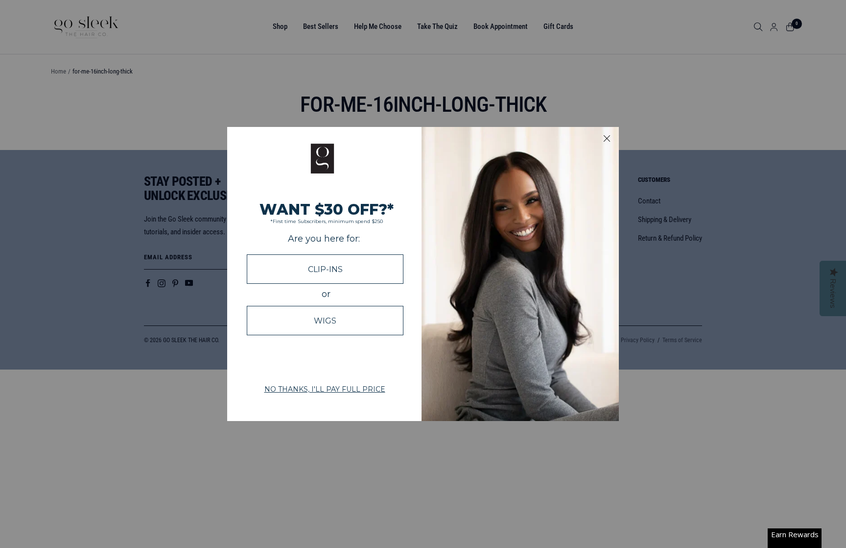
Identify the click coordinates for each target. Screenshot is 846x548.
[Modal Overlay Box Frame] (423, 274)
